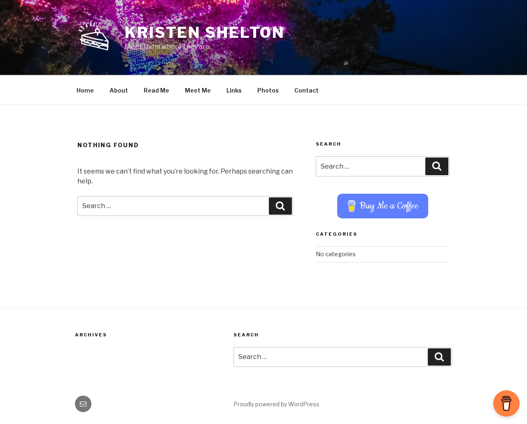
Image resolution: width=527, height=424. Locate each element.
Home (85, 90)
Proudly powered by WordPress (276, 404)
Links (234, 90)
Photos (268, 90)
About (119, 90)
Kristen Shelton (205, 32)
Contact (306, 90)
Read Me (156, 90)
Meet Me (198, 90)
